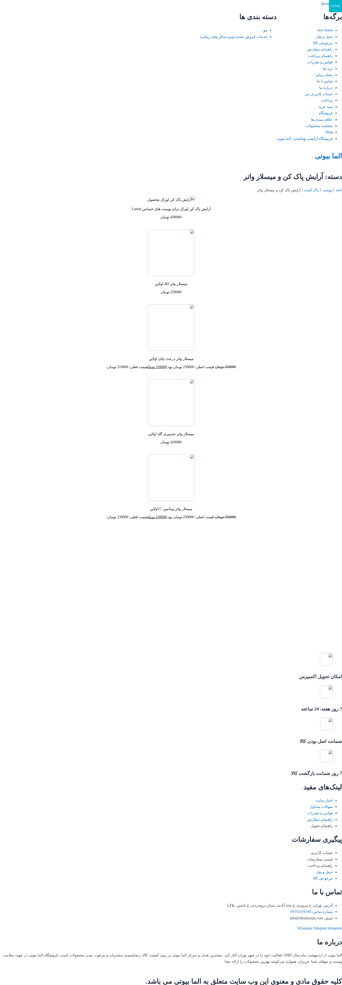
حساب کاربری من (319, 94)
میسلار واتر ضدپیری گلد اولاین (171, 434)
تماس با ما (325, 81)
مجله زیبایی (324, 75)
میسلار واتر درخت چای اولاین (171, 359)
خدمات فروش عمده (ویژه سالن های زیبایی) (233, 37)
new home (325, 30)
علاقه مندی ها (322, 119)
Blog (329, 132)
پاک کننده (311, 190)
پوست (327, 190)
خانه (338, 190)
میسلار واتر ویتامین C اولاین (171, 509)
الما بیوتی (328, 156)
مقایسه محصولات (319, 126)
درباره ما (326, 88)
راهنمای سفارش (320, 49)
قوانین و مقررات (320, 62)
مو (265, 30)
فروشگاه (326, 113)
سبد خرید (326, 107)
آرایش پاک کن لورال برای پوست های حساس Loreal (171, 209)
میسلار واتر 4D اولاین (171, 284)
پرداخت (327, 100)
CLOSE (335, 6)
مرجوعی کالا (323, 43)
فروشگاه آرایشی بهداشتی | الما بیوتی (305, 139)
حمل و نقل (324, 37)
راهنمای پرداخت (320, 56)
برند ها (328, 69)
